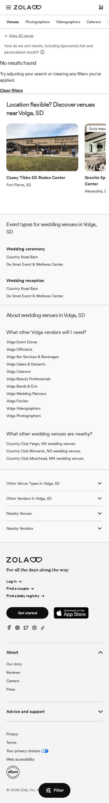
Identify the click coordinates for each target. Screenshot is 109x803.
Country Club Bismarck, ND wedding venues (43, 451)
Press (10, 689)
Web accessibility (20, 759)
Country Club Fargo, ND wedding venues (40, 444)
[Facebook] (9, 628)
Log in (11, 581)
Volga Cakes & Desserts (25, 364)
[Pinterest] (17, 628)
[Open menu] (8, 7)
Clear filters (11, 90)
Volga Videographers (23, 408)
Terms (11, 742)
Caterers (94, 22)
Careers (12, 681)
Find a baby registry (22, 596)
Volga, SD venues (21, 36)
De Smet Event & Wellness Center (34, 264)
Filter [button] (59, 790)
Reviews (13, 672)
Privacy (12, 734)
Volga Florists (17, 401)
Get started (27, 613)
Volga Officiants (19, 349)
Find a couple (17, 588)
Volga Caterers (18, 371)
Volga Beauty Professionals (28, 379)
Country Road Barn (22, 257)
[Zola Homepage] (27, 7)
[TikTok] (43, 628)
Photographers (37, 22)
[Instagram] (34, 628)
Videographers (68, 22)
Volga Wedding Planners (26, 393)
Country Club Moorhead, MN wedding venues (45, 458)
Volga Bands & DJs (21, 386)
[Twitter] (26, 628)
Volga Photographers (23, 416)
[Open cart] (101, 7)
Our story (14, 664)
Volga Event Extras (21, 342)
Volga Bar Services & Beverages (32, 357)
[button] (72, 128)
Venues (12, 22)
